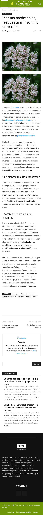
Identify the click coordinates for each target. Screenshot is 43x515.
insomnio (31, 294)
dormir (23, 294)
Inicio (4, 10)
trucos (28, 297)
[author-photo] (21, 338)
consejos (15, 294)
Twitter (18, 353)
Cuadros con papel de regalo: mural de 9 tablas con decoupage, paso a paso (21, 381)
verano (35, 297)
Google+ (24, 353)
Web (34, 350)
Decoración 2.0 (9, 373)
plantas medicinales (9, 297)
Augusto (8, 31)
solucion (21, 297)
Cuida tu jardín (13, 10)
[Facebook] (4, 36)
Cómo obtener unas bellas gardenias (10, 326)
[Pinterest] (15, 36)
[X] (10, 36)
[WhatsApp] (21, 36)
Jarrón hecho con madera (34, 326)
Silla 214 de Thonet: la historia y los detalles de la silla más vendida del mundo (21, 407)
